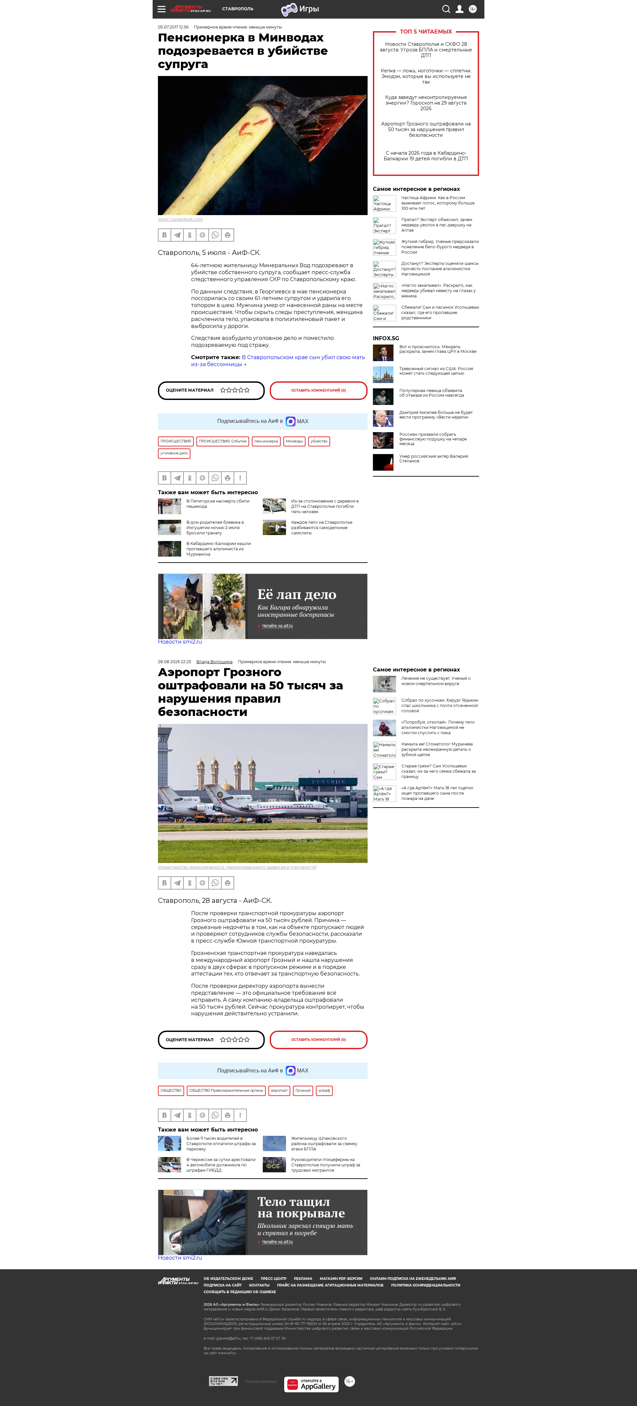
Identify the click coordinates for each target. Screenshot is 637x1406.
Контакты (259, 1285)
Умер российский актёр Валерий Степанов (433, 458)
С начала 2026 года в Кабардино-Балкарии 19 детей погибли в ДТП (426, 156)
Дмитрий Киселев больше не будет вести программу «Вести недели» (436, 415)
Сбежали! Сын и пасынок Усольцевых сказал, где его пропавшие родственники (440, 312)
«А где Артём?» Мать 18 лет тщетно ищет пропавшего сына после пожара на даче (437, 793)
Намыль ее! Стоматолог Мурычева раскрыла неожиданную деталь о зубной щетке (437, 749)
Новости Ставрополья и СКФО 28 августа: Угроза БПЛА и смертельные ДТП (426, 49)
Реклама (303, 1279)
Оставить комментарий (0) (318, 390)
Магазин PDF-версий (341, 1279)
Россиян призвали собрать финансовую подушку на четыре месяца (433, 439)
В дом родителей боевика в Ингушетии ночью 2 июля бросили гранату (215, 527)
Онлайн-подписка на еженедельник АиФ (413, 1279)
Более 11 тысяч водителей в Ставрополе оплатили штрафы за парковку (221, 1143)
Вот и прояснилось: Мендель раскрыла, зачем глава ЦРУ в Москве (437, 349)
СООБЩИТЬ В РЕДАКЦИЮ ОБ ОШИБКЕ (240, 1292)
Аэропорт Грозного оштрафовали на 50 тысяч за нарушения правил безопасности (426, 129)
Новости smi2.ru (180, 642)
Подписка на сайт (223, 1285)
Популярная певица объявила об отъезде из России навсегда (431, 393)
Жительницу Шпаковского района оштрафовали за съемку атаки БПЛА (324, 1143)
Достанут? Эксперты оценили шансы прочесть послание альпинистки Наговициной (439, 268)
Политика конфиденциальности (425, 1285)
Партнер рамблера (261, 1381)
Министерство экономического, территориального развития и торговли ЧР (237, 867)
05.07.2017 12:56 (173, 27)
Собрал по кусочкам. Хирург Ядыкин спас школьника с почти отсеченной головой (439, 705)
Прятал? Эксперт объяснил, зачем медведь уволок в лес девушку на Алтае (436, 225)
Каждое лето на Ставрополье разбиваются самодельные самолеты (321, 527)
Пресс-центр (273, 1279)
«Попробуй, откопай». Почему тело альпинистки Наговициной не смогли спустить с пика (438, 727)
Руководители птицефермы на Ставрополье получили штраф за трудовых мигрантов (325, 1165)
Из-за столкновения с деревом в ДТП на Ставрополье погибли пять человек (325, 506)
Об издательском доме (228, 1279)
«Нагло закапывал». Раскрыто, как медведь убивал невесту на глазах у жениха (438, 290)
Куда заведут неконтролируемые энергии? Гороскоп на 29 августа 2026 (426, 103)
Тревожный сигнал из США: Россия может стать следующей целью (436, 371)
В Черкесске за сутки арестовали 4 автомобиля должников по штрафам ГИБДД (220, 1165)
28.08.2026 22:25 (174, 661)
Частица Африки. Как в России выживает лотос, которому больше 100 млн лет (437, 203)
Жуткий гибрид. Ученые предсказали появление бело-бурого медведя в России (440, 247)
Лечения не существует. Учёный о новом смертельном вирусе (436, 681)
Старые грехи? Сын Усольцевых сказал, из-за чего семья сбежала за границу (438, 771)
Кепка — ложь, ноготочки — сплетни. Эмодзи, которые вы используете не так (426, 76)
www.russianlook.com (180, 219)
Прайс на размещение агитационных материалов (330, 1285)
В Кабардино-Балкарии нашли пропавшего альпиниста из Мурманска (218, 549)
